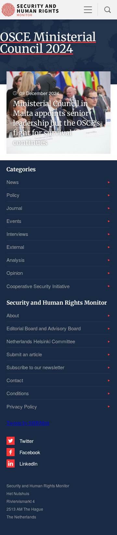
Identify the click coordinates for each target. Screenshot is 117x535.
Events (13, 220)
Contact (14, 380)
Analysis (15, 259)
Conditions (17, 393)
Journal (14, 207)
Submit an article (24, 354)
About (12, 315)
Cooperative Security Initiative (38, 286)
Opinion (14, 272)
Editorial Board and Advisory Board (43, 328)
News (12, 181)
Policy (13, 194)
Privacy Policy (21, 406)
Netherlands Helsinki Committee (40, 341)
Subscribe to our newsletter (35, 367)
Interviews (17, 233)
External (15, 246)
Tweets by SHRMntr (27, 423)
